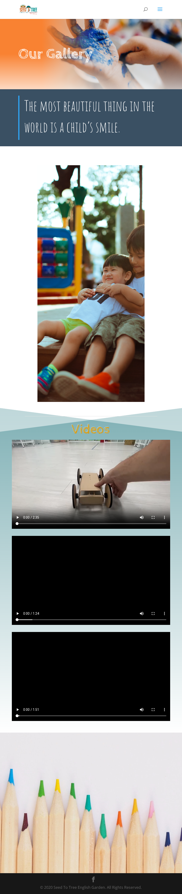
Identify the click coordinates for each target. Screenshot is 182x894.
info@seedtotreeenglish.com (66, 821)
